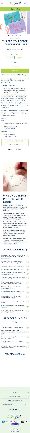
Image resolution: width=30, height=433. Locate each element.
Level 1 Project (15, 38)
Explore (14, 392)
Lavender (10, 57)
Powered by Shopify (15, 431)
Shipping (9, 51)
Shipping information (15, 141)
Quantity (15, 62)
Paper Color (15, 54)
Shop (14, 388)
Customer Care (14, 396)
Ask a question (15, 144)
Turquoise (19, 57)
